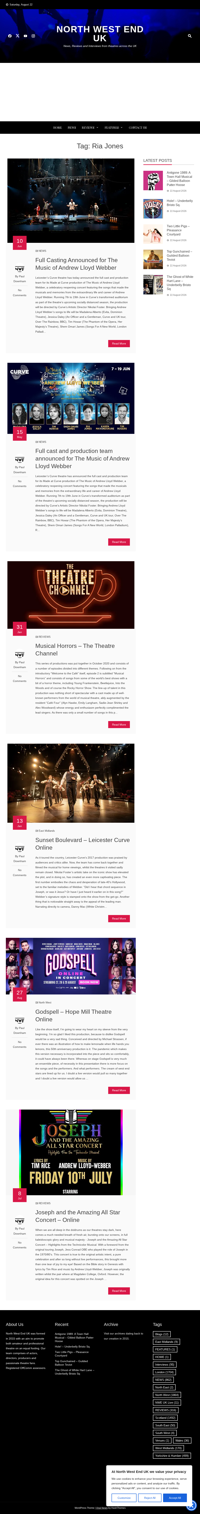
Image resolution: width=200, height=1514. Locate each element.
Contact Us (138, 127)
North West (45, 1002)
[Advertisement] (100, 92)
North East (164, 1387)
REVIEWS (88, 127)
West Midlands (168, 1448)
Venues (162, 1440)
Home (57, 127)
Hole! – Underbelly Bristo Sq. (72, 1346)
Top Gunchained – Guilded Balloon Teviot (179, 255)
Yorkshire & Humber (172, 1455)
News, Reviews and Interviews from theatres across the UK (100, 46)
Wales (182, 1440)
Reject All (149, 1497)
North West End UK (100, 33)
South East (165, 1425)
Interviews (164, 1364)
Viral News (102, 1508)
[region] (149, 1485)
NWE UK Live (167, 1402)
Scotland (165, 1417)
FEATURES (112, 127)
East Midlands (47, 830)
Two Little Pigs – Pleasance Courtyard (178, 230)
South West (164, 1433)
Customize (124, 1497)
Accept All (175, 1497)
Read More (119, 343)
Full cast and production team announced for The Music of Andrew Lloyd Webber (82, 458)
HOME (162, 1357)
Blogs (161, 1334)
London (164, 1372)
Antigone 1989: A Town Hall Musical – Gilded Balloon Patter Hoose (74, 1337)
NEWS (72, 127)
